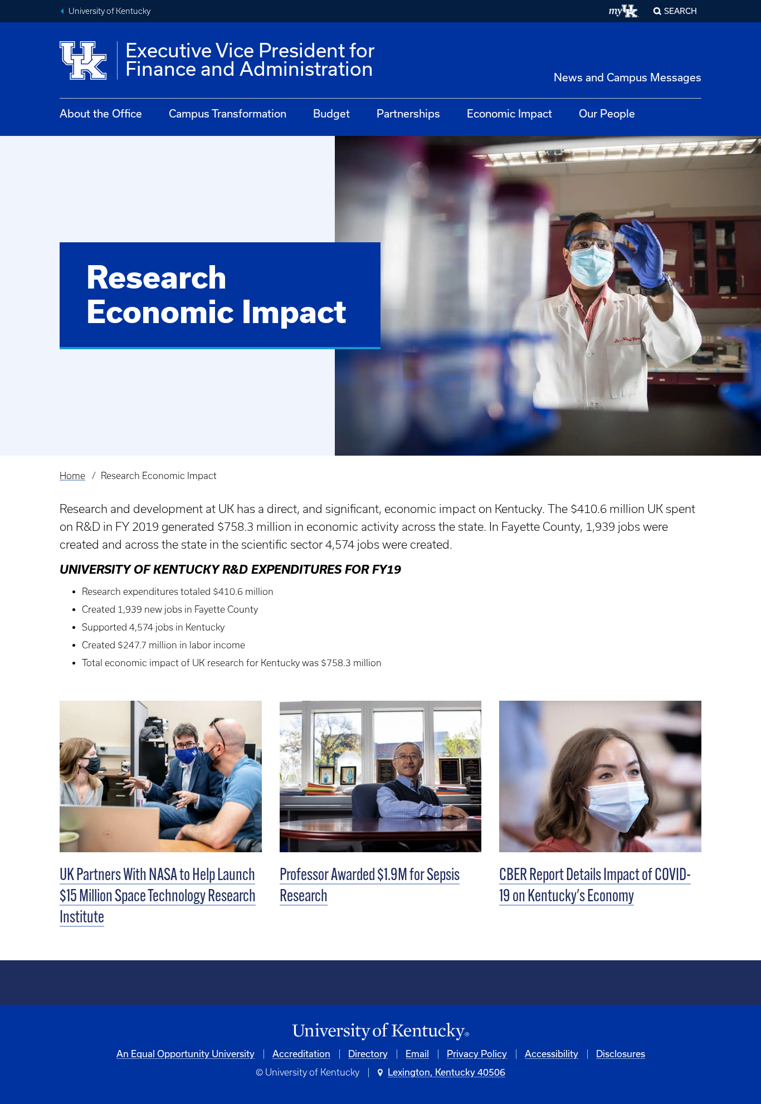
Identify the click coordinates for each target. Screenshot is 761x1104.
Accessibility (551, 1054)
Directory (368, 1054)
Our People (607, 114)
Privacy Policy (477, 1054)
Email (417, 1054)
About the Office (101, 114)
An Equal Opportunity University (185, 1054)
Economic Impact (509, 114)
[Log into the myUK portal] (624, 11)
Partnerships (408, 114)
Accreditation (301, 1054)
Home (72, 476)
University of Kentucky (109, 11)
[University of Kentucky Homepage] (380, 1032)
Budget (331, 114)
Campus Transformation (227, 114)
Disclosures (620, 1054)
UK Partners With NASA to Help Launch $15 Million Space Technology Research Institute (158, 897)
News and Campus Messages (627, 77)
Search (680, 11)
